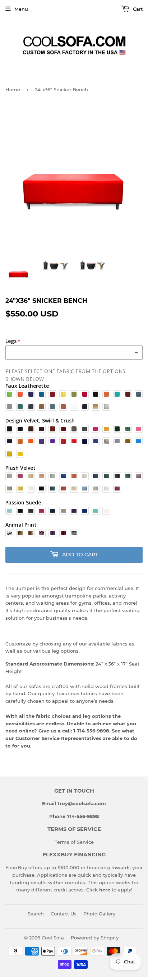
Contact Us (64, 913)
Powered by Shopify (95, 937)
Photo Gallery (99, 913)
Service (85, 842)
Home (12, 89)
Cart (137, 9)
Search (36, 913)
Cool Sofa (53, 937)
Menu (21, 9)
